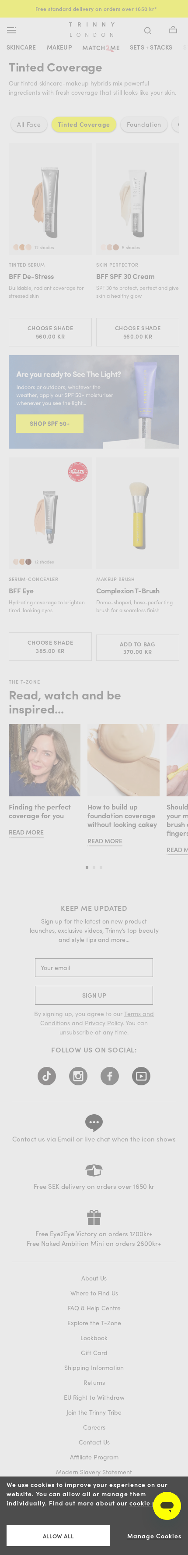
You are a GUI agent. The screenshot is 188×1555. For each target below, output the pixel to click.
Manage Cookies (154, 1536)
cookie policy (150, 1503)
